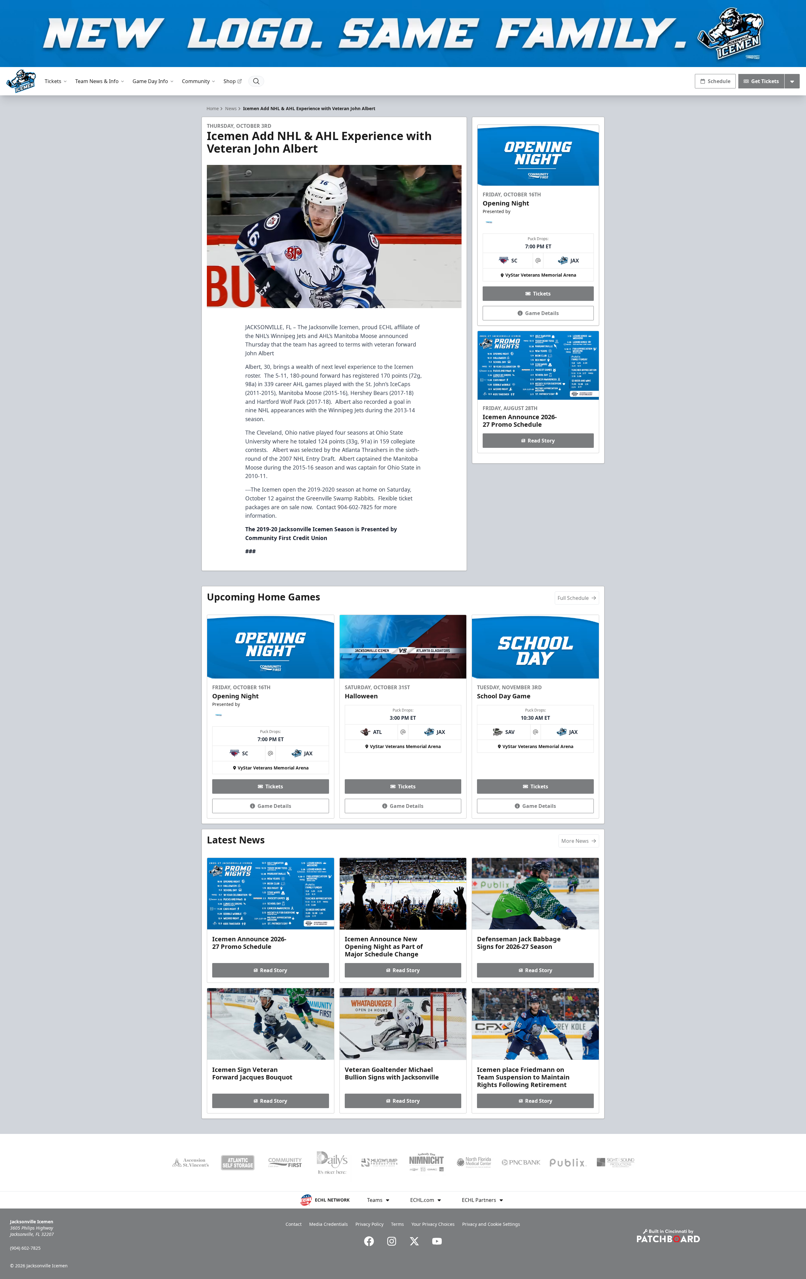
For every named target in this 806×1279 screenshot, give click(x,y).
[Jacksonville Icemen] (21, 81)
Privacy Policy (369, 1224)
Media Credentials (328, 1224)
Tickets (53, 81)
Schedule (719, 81)
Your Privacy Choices (433, 1224)
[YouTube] (437, 1241)
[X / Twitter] (414, 1241)
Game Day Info (150, 81)
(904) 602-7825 (25, 1248)
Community (196, 81)
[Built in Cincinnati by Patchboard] (668, 1235)
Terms (397, 1224)
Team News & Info (97, 81)
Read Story (541, 440)
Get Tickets (765, 81)
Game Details (542, 313)
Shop (230, 81)
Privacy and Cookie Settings (491, 1224)
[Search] (256, 81)
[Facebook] (369, 1241)
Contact (294, 1224)
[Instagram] (391, 1241)
